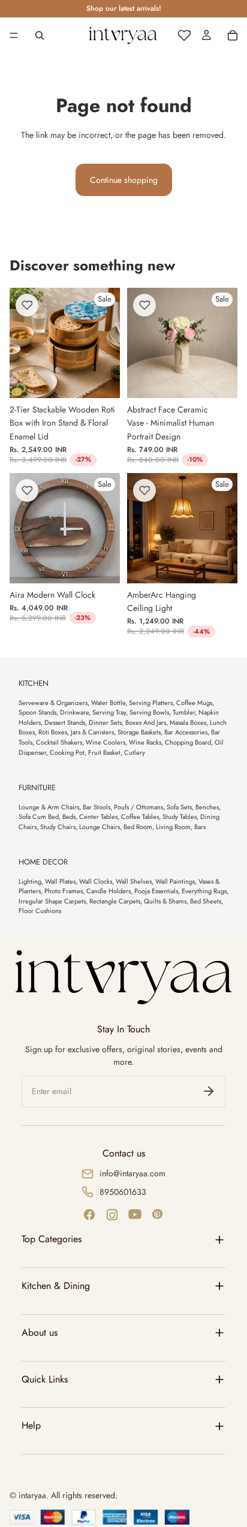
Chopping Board (188, 742)
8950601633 (123, 1192)
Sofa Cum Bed (39, 816)
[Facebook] (89, 1214)
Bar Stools (96, 807)
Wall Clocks (95, 881)
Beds (69, 816)
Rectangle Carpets (114, 901)
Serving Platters (151, 702)
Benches (207, 807)
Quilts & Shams (165, 901)
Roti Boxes (52, 732)
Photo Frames (63, 891)
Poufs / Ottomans (138, 807)
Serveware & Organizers (53, 702)
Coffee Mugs (194, 702)
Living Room (173, 827)
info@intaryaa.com (132, 1173)
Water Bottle (108, 702)
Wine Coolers (105, 742)
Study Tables (179, 816)
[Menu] (14, 35)
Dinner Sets (105, 722)
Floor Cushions (40, 910)
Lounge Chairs (99, 827)
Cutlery (134, 752)
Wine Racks (145, 742)
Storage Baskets (139, 732)
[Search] (39, 35)
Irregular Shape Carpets (52, 901)
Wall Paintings (175, 881)
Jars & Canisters (92, 732)
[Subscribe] (209, 1091)
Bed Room (137, 827)
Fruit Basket (104, 752)
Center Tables (98, 816)
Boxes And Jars (145, 722)
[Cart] (232, 35)
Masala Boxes (188, 722)
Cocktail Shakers (59, 742)
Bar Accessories (185, 732)
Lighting (30, 881)
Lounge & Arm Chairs (49, 807)
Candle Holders (108, 891)
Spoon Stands (37, 712)
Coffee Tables (140, 816)
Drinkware (74, 712)
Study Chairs (58, 827)
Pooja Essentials (156, 891)
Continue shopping (124, 180)
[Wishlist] (184, 35)
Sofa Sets (179, 807)
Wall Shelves (134, 881)
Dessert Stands (64, 722)
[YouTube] (134, 1214)
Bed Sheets (205, 901)
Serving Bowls (149, 712)
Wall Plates (60, 881)
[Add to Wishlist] (27, 305)
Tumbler (184, 712)
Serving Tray (109, 712)
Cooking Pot (67, 752)
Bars (200, 827)
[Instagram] (112, 1214)
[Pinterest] (157, 1214)
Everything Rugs (204, 891)
